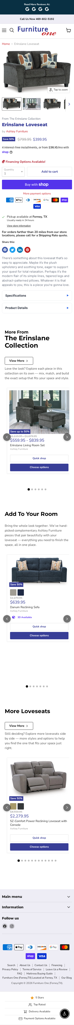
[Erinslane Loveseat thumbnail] (11, 104)
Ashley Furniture (17, 131)
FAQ (19, 973)
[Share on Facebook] (5, 250)
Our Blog (66, 978)
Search (11, 965)
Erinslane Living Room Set (27, 445)
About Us (25, 965)
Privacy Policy (10, 969)
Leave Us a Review (56, 969)
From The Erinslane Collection (21, 118)
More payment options (37, 193)
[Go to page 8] (42, 861)
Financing (57, 965)
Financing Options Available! (25, 162)
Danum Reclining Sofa (24, 607)
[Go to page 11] (52, 861)
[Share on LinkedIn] (20, 250)
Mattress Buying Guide (39, 973)
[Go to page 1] (28, 489)
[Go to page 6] (45, 489)
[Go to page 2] (32, 489)
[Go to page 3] (35, 489)
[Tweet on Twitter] (12, 250)
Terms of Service (31, 969)
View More (16, 361)
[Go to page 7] (47, 686)
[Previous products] (7, 437)
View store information (19, 225)
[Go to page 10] (49, 861)
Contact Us (41, 965)
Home (6, 44)
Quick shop (39, 458)
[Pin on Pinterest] (27, 250)
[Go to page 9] (45, 861)
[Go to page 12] (55, 861)
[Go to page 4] (39, 489)
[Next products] (67, 437)
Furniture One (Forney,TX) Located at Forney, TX (29, 978)
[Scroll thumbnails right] (68, 104)
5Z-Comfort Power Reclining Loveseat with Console (38, 823)
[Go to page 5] (42, 489)
